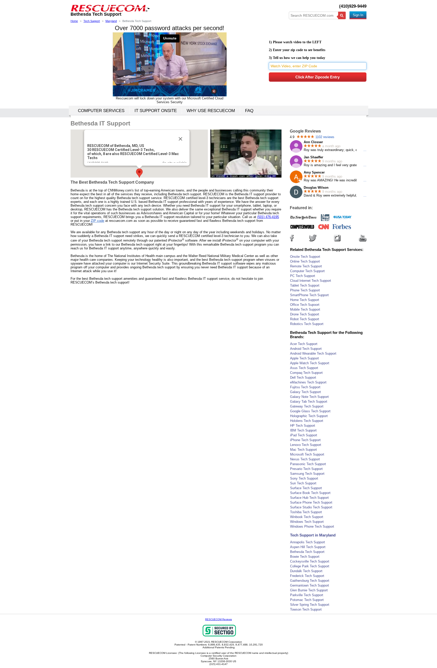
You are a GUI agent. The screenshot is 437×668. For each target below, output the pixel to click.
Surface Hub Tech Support (309, 498)
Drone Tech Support (304, 314)
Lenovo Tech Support (305, 445)
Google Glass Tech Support (310, 411)
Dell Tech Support (303, 377)
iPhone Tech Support (305, 440)
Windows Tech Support (307, 522)
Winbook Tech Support (306, 517)
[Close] (180, 139)
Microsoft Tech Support (307, 454)
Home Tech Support (304, 300)
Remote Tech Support (306, 266)
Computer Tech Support (307, 271)
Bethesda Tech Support (307, 552)
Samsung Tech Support (307, 474)
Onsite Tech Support (305, 256)
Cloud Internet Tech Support (310, 281)
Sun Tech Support (303, 483)
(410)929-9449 (352, 6)
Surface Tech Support (306, 488)
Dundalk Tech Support (306, 571)
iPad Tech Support (303, 435)
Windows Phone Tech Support (312, 526)
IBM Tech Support (303, 430)
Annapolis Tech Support (307, 542)
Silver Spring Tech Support (309, 605)
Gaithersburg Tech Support (309, 581)
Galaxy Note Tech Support (309, 397)
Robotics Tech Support (306, 324)
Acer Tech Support (303, 344)
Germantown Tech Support (309, 585)
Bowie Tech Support (304, 556)
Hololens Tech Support (306, 421)
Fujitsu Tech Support (305, 387)
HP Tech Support (302, 425)
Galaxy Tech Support (305, 392)
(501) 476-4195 (268, 217)
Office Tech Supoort (304, 305)
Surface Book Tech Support (310, 493)
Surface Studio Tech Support (311, 507)
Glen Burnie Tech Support (309, 590)
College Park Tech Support (309, 566)
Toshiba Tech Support (306, 512)
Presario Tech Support (306, 469)
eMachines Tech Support (308, 382)
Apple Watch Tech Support (309, 363)
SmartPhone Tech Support (309, 295)
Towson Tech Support (306, 609)
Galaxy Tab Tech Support (308, 401)
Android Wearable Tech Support (313, 353)
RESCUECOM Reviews (218, 619)
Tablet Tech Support (304, 285)
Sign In (358, 15)
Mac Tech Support (303, 449)
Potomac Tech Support (307, 600)
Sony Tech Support (304, 478)
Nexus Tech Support (305, 459)
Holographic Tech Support (309, 416)
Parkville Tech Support (306, 595)
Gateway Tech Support (306, 406)
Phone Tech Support (305, 290)
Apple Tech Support (304, 358)
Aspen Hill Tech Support (307, 547)
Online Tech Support (305, 261)
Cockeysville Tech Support (309, 561)
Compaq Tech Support (306, 373)
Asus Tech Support (304, 368)
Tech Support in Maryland (313, 535)
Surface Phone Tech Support (311, 502)
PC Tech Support (302, 276)
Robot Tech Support (304, 319)
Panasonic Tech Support (308, 464)
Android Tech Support (306, 349)
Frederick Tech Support (307, 576)
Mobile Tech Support (305, 309)
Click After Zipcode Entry (317, 77)
